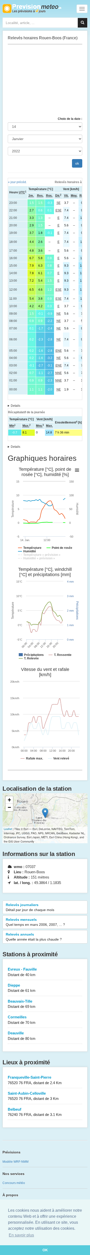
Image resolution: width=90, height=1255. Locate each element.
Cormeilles (22, 1019)
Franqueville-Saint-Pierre (35, 1080)
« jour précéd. (17, 182)
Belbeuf (35, 1112)
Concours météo (13, 1183)
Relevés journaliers (30, 907)
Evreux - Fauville (22, 972)
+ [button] (9, 800)
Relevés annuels (34, 936)
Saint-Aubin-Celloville (33, 1096)
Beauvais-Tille (22, 1004)
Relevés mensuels (35, 922)
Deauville (22, 1035)
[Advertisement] (45, 80)
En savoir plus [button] (21, 1235)
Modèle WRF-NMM (15, 1161)
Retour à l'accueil (31, 9)
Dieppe (22, 988)
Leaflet (8, 829)
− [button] (9, 807)
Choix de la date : (70, 118)
